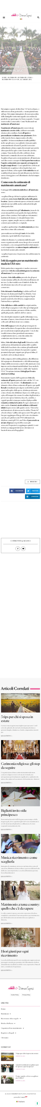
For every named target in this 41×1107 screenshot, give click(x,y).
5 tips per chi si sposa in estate (27, 1053)
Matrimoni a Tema (25, 77)
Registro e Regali (7, 1033)
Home (4, 77)
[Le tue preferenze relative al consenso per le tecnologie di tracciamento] (37, 1103)
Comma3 (22, 1097)
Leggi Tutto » (6, 736)
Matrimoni (12, 77)
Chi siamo (5, 1038)
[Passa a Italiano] (21, 19)
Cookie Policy (15, 995)
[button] (4, 17)
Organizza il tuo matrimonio (11, 1028)
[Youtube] (23, 548)
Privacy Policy (26, 995)
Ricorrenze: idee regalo (10, 1018)
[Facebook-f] (18, 548)
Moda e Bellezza (7, 1023)
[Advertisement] (20, 456)
